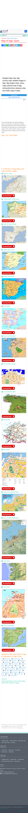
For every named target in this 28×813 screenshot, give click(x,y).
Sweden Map (4, 751)
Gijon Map (15, 667)
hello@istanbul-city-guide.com (11, 773)
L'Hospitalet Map (11, 669)
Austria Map (17, 750)
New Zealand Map (5, 742)
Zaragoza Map (5, 672)
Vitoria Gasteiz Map (16, 670)
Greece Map (2, 755)
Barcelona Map (16, 659)
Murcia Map (14, 672)
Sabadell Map (10, 674)
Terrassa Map (13, 675)
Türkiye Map (4, 750)
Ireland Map (10, 750)
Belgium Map (3, 746)
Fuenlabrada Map (6, 667)
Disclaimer (6, 808)
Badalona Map (14, 664)
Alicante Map (5, 664)
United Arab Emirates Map (7, 761)
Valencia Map (5, 660)
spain (12, 38)
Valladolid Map (21, 669)
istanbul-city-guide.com (9, 772)
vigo (16, 38)
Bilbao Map (13, 660)
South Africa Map (4, 736)
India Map (13, 742)
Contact (2, 764)
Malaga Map (22, 660)
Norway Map (17, 761)
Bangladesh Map (5, 759)
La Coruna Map (17, 662)
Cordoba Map (10, 665)
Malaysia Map (13, 759)
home (8, 38)
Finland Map (11, 751)
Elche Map (18, 665)
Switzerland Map (13, 740)
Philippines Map (5, 740)
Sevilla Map (4, 675)
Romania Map (21, 759)
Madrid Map (7, 659)
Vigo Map (6, 670)
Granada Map (7, 662)
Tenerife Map (19, 674)
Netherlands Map (22, 740)
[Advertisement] (14, 14)
